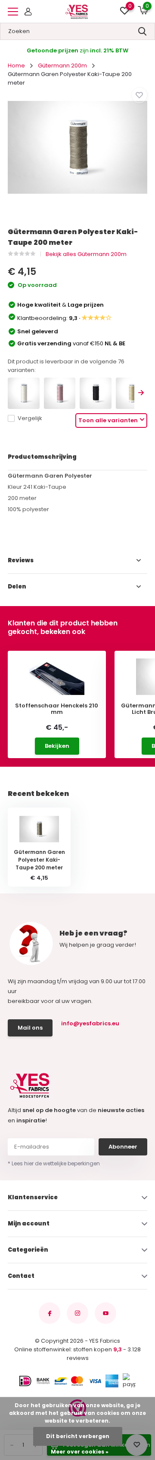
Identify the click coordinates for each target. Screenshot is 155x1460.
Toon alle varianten (108, 420)
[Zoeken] (142, 31)
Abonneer (122, 1147)
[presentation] (140, 393)
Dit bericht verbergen (77, 1436)
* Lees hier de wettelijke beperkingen (54, 1163)
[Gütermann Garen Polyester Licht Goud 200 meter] (132, 393)
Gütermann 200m (62, 65)
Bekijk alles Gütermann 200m (86, 254)
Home (16, 65)
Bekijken (57, 746)
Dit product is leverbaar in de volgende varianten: (66, 365)
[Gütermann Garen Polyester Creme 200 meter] (24, 393)
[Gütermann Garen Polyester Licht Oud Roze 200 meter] (60, 393)
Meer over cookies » (79, 1451)
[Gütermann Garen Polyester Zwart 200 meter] (96, 393)
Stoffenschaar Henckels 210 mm (56, 709)
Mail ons (30, 1028)
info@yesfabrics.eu (90, 1023)
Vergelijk (30, 418)
